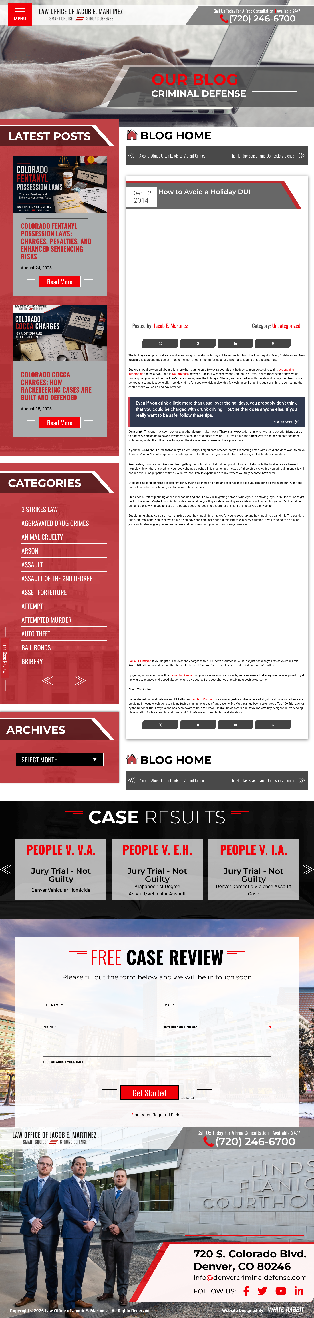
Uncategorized (286, 325)
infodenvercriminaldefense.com (250, 1277)
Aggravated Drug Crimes (55, 523)
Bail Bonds (36, 647)
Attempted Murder (46, 619)
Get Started (149, 1092)
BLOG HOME (175, 135)
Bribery (32, 661)
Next (80, 680)
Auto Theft (35, 633)
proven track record (182, 675)
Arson (29, 550)
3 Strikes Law (39, 509)
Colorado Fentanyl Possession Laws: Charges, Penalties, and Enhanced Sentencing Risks (56, 241)
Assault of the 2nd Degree (56, 578)
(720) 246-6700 (262, 18)
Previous (47, 680)
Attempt (32, 606)
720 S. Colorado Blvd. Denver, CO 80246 (250, 1259)
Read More (59, 281)
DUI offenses (180, 374)
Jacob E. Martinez (203, 699)
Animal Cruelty (42, 536)
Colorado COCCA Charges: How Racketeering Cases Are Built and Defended (56, 385)
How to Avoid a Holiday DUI (204, 192)
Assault (32, 564)
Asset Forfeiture (44, 592)
